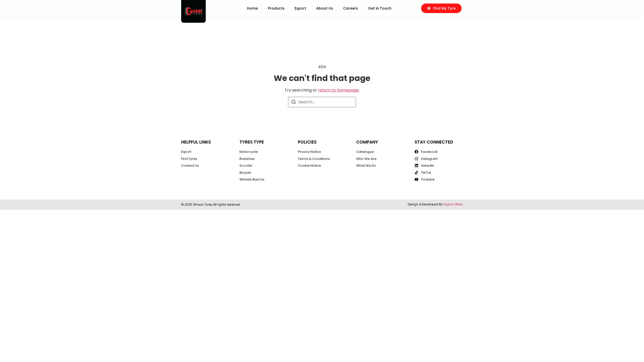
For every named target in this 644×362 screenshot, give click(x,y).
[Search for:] (322, 102)
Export (300, 8)
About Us (324, 8)
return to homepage (338, 90)
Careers (350, 8)
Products (276, 8)
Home (252, 8)
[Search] (293, 102)
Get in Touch (379, 8)
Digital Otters (453, 204)
